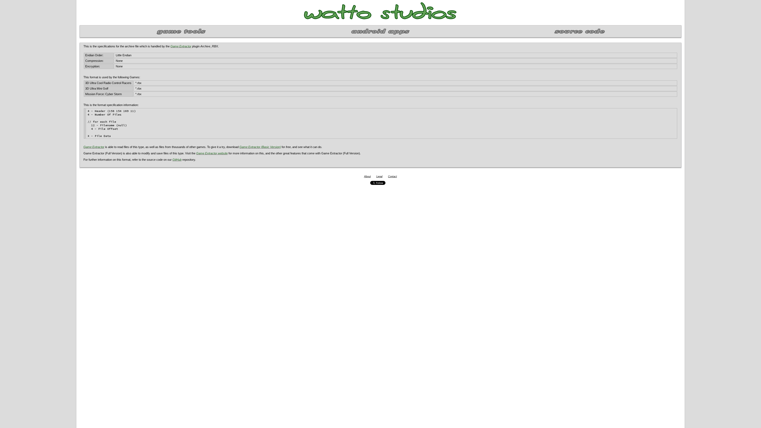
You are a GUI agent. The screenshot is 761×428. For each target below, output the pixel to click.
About (367, 176)
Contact (392, 176)
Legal (379, 176)
